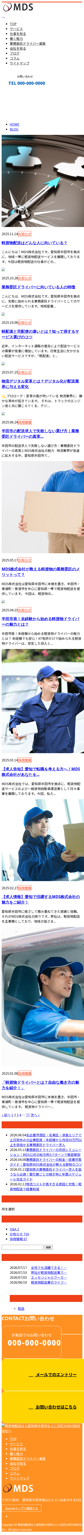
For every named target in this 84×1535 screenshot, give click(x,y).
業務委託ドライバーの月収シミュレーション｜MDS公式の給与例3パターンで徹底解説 (46, 1152)
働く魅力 (16, 38)
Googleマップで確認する (21, 1508)
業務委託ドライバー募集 (28, 43)
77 (28, 1114)
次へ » (35, 1114)
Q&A (14, 1229)
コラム (15, 58)
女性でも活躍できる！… (49, 1267)
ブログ (15, 53)
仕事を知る (18, 33)
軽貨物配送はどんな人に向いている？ (34, 242)
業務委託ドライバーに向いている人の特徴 (38, 286)
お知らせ (24, 233)
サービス (16, 28)
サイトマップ (19, 63)
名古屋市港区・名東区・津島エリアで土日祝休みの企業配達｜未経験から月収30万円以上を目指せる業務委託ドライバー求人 (46, 1139)
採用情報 (24, 422)
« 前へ (6, 1114)
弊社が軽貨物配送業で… (49, 1272)
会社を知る (18, 48)
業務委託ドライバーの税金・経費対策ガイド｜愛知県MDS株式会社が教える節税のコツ (46, 1162)
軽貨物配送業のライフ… (49, 1282)
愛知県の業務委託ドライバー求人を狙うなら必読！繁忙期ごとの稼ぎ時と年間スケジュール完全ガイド (46, 1174)
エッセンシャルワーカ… (49, 1277)
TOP (13, 23)
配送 (21, 1308)
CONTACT (16, 91)
